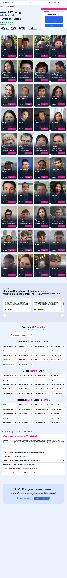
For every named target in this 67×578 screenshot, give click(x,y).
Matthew (5, 220)
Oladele (5, 268)
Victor (54, 244)
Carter (21, 147)
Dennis (37, 74)
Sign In (63, 2)
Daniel (21, 122)
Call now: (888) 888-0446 (55, 2)
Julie (4, 49)
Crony (4, 171)
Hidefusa (55, 268)
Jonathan (55, 146)
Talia (53, 49)
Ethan (21, 171)
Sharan (37, 98)
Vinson (37, 147)
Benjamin (22, 98)
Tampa (8, 6)
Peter (37, 195)
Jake (37, 122)
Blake (4, 195)
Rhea (4, 74)
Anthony (55, 74)
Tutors (1, 6)
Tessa (37, 171)
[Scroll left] (4, 315)
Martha (5, 98)
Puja (3, 244)
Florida (4, 6)
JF (19, 74)
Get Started (12, 55)
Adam (4, 147)
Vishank (38, 244)
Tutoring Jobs (36, 2)
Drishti (37, 268)
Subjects (29, 2)
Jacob (21, 220)
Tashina (54, 98)
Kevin (21, 49)
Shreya (54, 195)
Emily (4, 122)
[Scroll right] (62, 315)
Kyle (53, 220)
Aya (36, 220)
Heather (55, 122)
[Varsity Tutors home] (8, 3)
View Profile (5, 55)
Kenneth (22, 244)
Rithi (53, 171)
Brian (37, 49)
